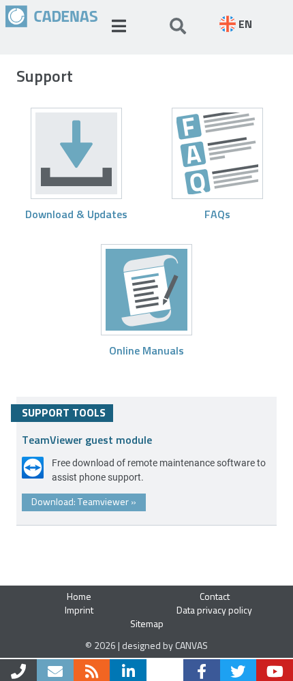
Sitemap (147, 623)
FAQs (217, 214)
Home (79, 596)
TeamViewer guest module (87, 439)
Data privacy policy (214, 609)
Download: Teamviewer (83, 501)
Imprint (79, 609)
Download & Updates (76, 214)
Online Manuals (146, 350)
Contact (215, 596)
